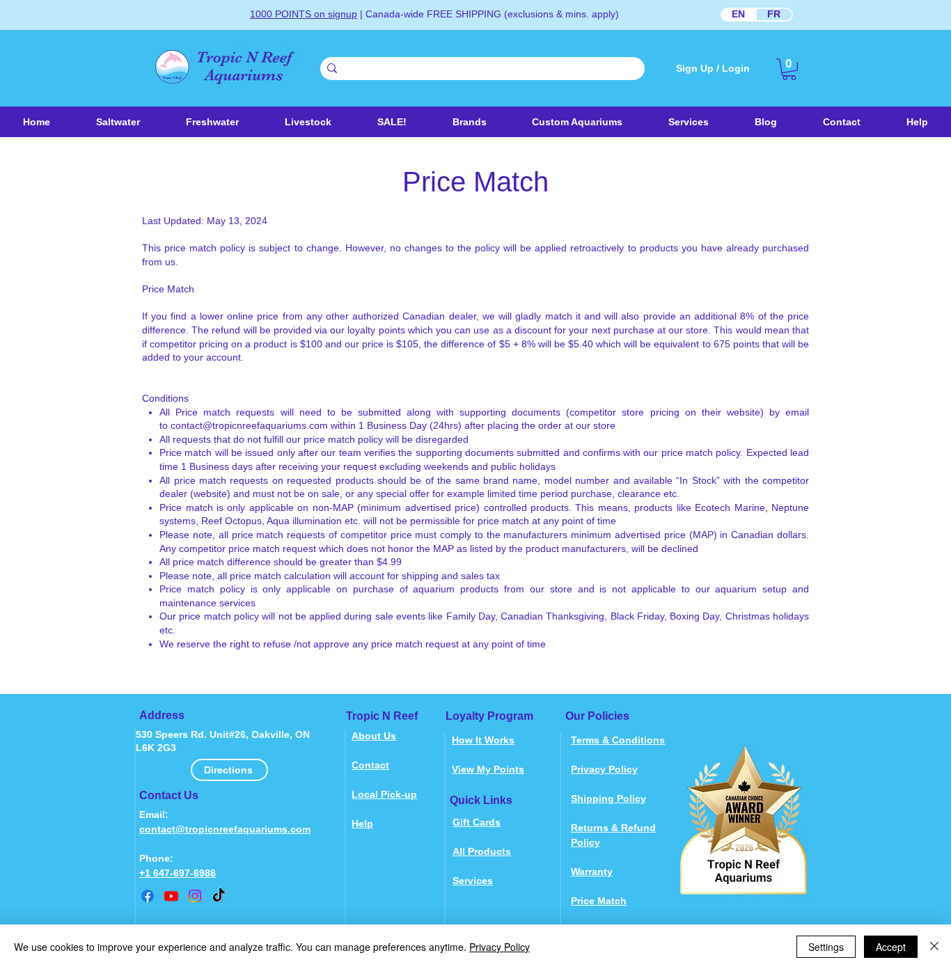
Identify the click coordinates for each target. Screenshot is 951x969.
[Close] (934, 947)
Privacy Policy (604, 769)
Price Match (599, 900)
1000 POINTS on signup (303, 13)
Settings (826, 947)
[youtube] (171, 896)
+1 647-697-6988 (177, 873)
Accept (891, 947)
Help (362, 823)
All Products (482, 851)
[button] (308, 121)
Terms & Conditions (618, 740)
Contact (370, 765)
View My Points (488, 769)
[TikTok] (218, 896)
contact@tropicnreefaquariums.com (249, 425)
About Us (374, 735)
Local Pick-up (384, 794)
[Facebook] (147, 896)
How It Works (483, 740)
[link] (789, 69)
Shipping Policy (608, 798)
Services (473, 880)
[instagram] (195, 896)
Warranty (592, 871)
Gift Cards (477, 822)
